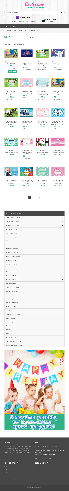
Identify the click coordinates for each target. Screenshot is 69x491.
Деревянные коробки (12, 287)
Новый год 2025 (11, 337)
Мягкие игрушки (11, 318)
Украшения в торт (11, 237)
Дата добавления (59, 37)
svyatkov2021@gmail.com (47, 454)
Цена (50, 37)
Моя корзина (40, 473)
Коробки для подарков (13, 256)
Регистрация (40, 470)
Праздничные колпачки (13, 241)
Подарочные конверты (13, 252)
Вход (38, 467)
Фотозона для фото (12, 322)
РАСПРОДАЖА (10, 333)
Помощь (8, 479)
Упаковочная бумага (12, 264)
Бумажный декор (11, 275)
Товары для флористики (13, 314)
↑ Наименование (42, 37)
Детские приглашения (12, 299)
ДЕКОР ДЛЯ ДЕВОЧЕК (12, 221)
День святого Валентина (13, 341)
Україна (20, 44)
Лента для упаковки (12, 295)
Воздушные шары (11, 229)
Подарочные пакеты (12, 248)
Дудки (8, 245)
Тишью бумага (10, 268)
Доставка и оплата (11, 467)
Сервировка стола (11, 233)
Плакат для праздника (13, 272)
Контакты (8, 473)
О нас (7, 470)
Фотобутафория (11, 283)
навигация (12, 26)
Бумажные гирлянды (12, 279)
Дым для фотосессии (12, 291)
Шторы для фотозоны (12, 302)
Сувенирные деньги (12, 306)
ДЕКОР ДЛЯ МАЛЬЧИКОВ (13, 218)
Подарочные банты (12, 260)
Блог (7, 476)
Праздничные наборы (12, 225)
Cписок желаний (41, 476)
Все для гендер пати (12, 326)
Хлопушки (9, 310)
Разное (8, 329)
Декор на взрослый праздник (15, 345)
